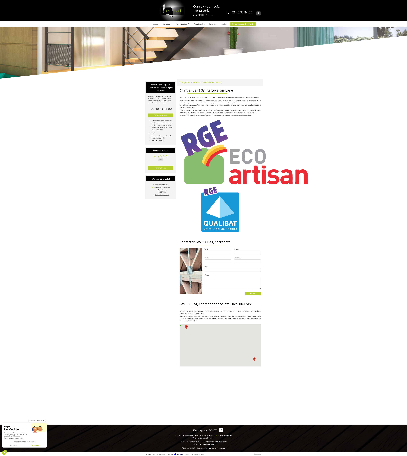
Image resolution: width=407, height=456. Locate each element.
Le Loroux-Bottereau (242, 311)
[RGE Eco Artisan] (244, 152)
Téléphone (237, 258)
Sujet (206, 266)
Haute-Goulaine (255, 311)
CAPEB (204, 454)
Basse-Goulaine (229, 311)
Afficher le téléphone (162, 195)
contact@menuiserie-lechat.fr (204, 438)
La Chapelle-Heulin (198, 313)
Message (207, 275)
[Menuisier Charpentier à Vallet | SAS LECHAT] (171, 12)
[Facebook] (258, 13)
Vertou (187, 313)
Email (206, 258)
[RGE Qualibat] (220, 209)
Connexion (257, 454)
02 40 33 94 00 (241, 12)
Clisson (182, 313)
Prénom (236, 249)
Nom (206, 249)
